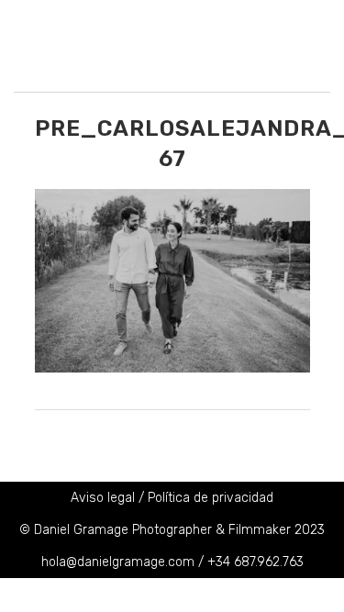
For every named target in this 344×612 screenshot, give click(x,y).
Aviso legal (103, 498)
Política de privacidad (210, 498)
